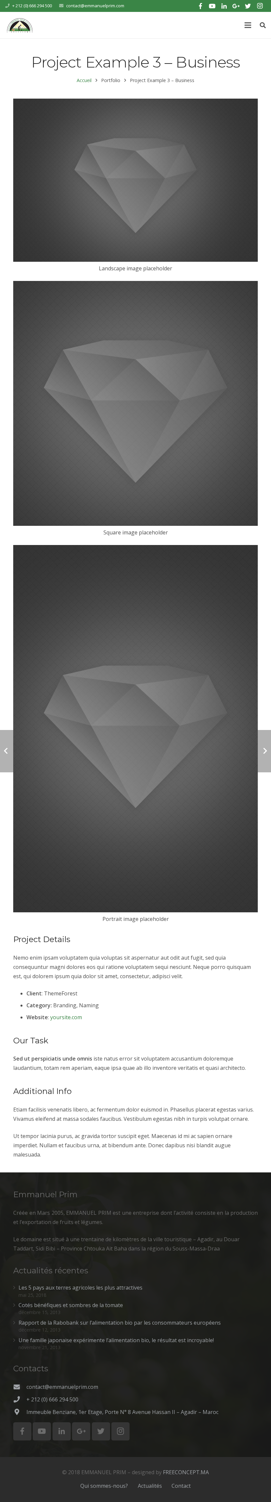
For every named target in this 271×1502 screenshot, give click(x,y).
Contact (181, 1485)
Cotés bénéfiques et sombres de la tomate (71, 1305)
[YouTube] (212, 6)
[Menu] (248, 25)
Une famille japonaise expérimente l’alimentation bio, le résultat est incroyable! (116, 1340)
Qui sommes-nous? (104, 1485)
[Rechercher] (262, 25)
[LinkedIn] (224, 6)
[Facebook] (200, 6)
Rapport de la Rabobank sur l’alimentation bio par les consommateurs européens (120, 1322)
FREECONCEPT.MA (186, 1472)
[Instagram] (260, 6)
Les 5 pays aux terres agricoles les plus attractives (80, 1287)
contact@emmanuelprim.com (95, 6)
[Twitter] (248, 6)
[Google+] (236, 6)
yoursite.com (66, 1017)
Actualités (150, 1485)
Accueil (84, 80)
